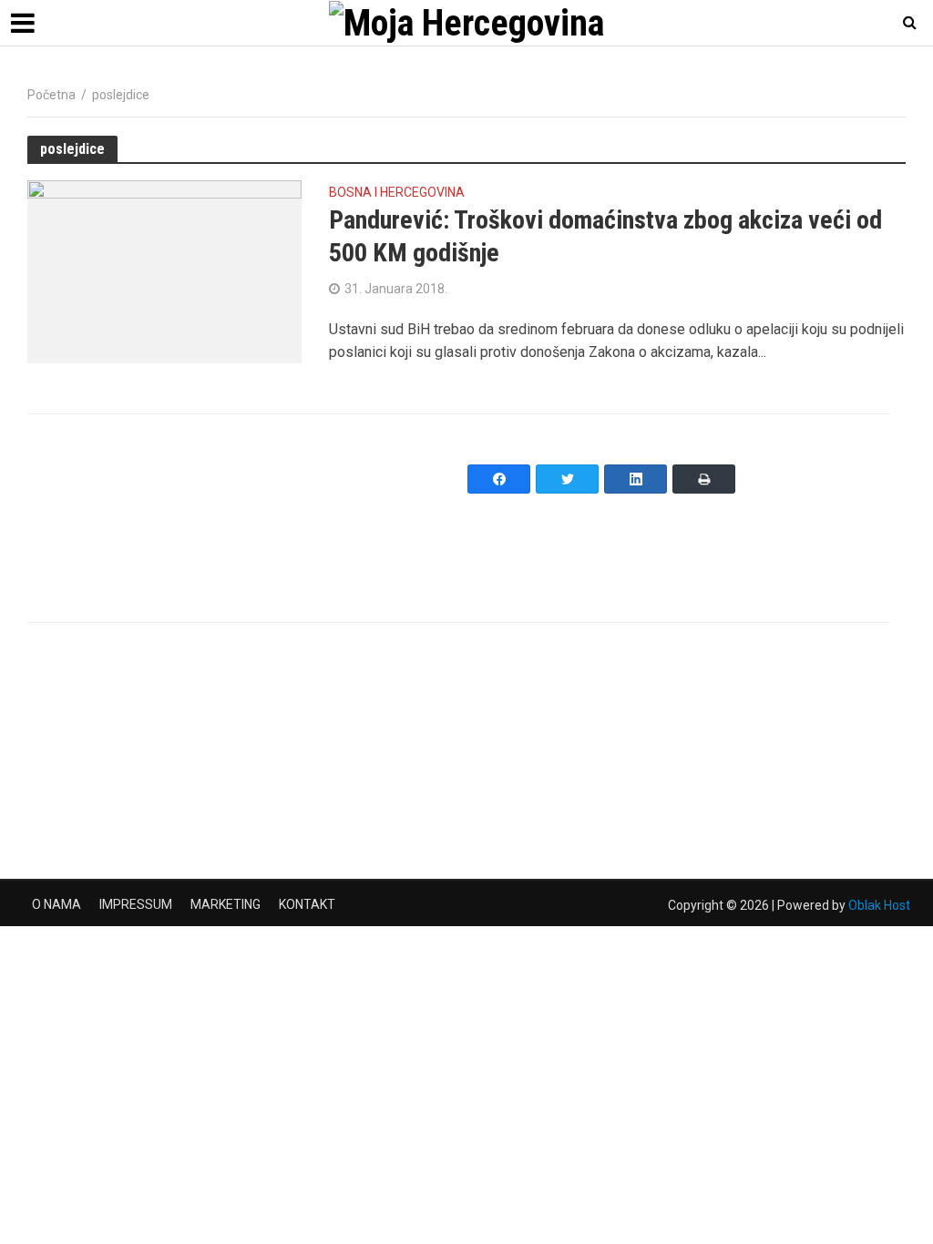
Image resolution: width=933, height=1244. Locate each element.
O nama (56, 904)
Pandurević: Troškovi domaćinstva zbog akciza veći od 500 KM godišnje (605, 236)
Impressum (135, 904)
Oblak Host (879, 905)
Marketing (225, 904)
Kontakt (307, 904)
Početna (51, 94)
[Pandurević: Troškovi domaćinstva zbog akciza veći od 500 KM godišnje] (164, 271)
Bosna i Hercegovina (397, 192)
